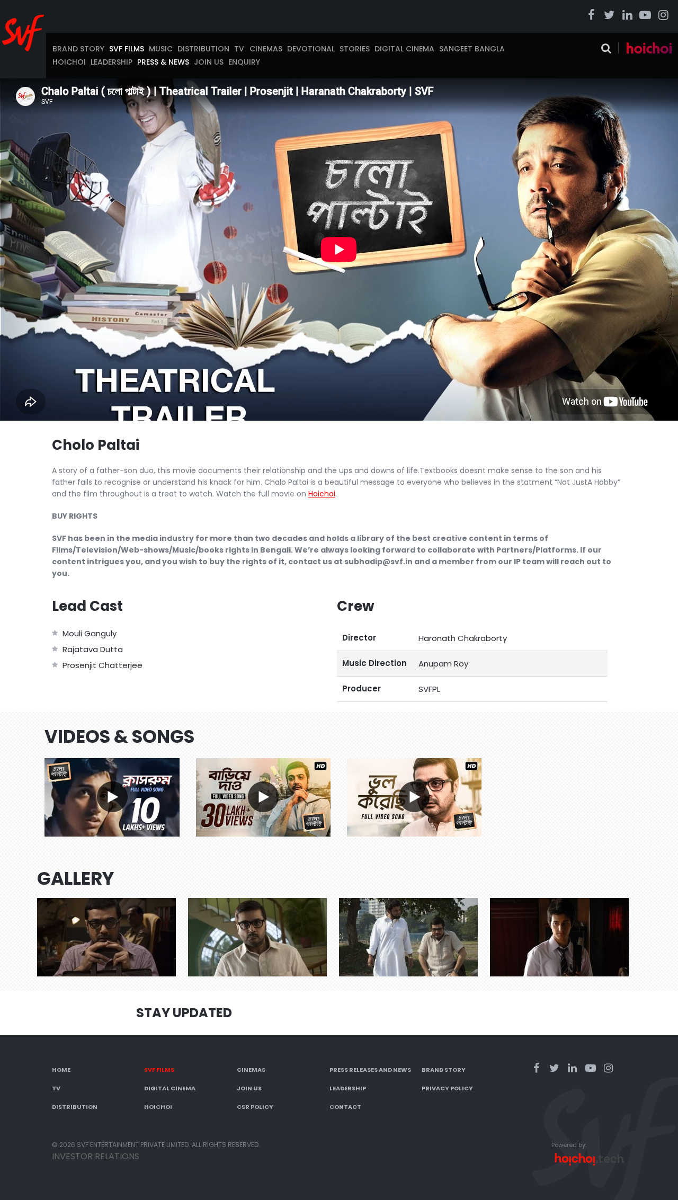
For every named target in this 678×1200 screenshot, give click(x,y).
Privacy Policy (447, 1088)
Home (61, 1069)
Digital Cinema (404, 48)
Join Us (209, 62)
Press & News (163, 62)
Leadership (111, 62)
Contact (345, 1107)
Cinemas (265, 48)
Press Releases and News (370, 1069)
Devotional (311, 48)
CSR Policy (255, 1107)
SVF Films (126, 48)
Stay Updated (184, 1012)
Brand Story (78, 48)
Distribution (203, 48)
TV (239, 48)
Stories (355, 48)
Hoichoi (69, 62)
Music (161, 48)
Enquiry (244, 62)
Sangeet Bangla (472, 48)
